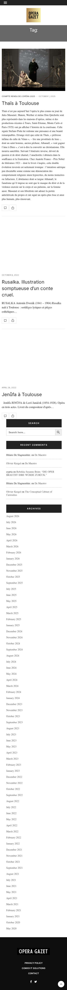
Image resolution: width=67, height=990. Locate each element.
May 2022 (11, 819)
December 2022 (14, 776)
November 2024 (14, 637)
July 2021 (11, 880)
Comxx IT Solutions (33, 968)
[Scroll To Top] (61, 984)
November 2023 (14, 710)
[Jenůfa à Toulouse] (33, 358)
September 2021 (14, 867)
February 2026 (13, 552)
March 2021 (12, 904)
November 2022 (14, 783)
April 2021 (11, 898)
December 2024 (14, 631)
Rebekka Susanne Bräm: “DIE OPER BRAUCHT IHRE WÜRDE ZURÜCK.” (30, 473)
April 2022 (11, 825)
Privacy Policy (34, 963)
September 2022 (14, 795)
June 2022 (11, 813)
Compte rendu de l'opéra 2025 (18, 96)
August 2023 (12, 728)
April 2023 (11, 752)
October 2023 (13, 716)
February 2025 (13, 619)
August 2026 (12, 516)
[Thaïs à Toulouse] (33, 70)
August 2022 (12, 801)
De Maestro (40, 455)
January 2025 (13, 625)
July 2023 (11, 734)
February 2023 (13, 764)
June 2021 (11, 886)
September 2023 (14, 722)
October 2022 (13, 789)
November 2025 (14, 570)
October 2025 (13, 576)
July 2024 (11, 661)
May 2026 (11, 534)
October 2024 (13, 643)
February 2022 (13, 837)
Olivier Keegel (13, 463)
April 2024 (11, 679)
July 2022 (11, 807)
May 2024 (11, 673)
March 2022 (12, 831)
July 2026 (11, 522)
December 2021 (14, 849)
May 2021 (11, 892)
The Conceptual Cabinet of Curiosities (29, 493)
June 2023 (11, 740)
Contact (33, 973)
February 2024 (13, 692)
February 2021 (13, 910)
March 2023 (12, 758)
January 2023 (13, 770)
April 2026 (11, 540)
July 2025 (11, 589)
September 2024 (14, 649)
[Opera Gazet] (33, 15)
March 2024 (12, 686)
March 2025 (12, 613)
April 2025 (11, 607)
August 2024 (12, 655)
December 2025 (14, 564)
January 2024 (13, 698)
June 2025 (11, 595)
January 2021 (13, 916)
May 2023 (11, 746)
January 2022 (13, 843)
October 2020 (13, 922)
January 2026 (13, 558)
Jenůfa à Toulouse (23, 394)
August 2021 (12, 874)
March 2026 (12, 546)
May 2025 (11, 601)
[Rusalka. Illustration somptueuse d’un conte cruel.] (33, 246)
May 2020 (11, 928)
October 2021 (13, 861)
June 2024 (11, 667)
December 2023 (14, 704)
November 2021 (14, 855)
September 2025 (14, 582)
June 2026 (11, 528)
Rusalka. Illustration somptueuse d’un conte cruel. (27, 288)
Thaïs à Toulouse (20, 103)
